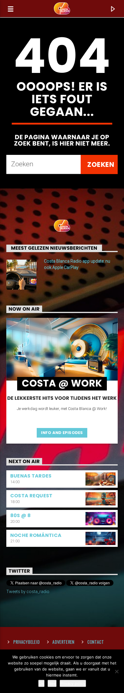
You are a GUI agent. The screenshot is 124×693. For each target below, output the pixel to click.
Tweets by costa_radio (27, 591)
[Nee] (116, 671)
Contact (95, 642)
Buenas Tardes (31, 475)
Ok (41, 683)
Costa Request (31, 495)
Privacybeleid (26, 642)
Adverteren (63, 642)
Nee (52, 683)
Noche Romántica (36, 535)
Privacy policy (72, 683)
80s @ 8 (20, 515)
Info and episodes (62, 432)
